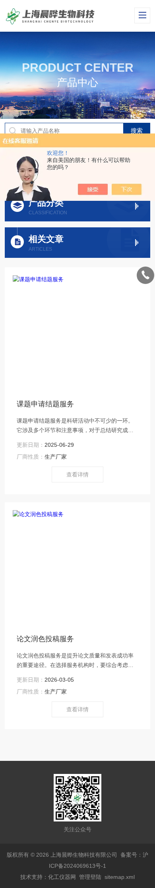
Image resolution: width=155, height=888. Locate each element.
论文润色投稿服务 (45, 639)
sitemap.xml (120, 877)
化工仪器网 (62, 877)
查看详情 (77, 474)
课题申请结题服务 (45, 404)
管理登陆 (90, 877)
